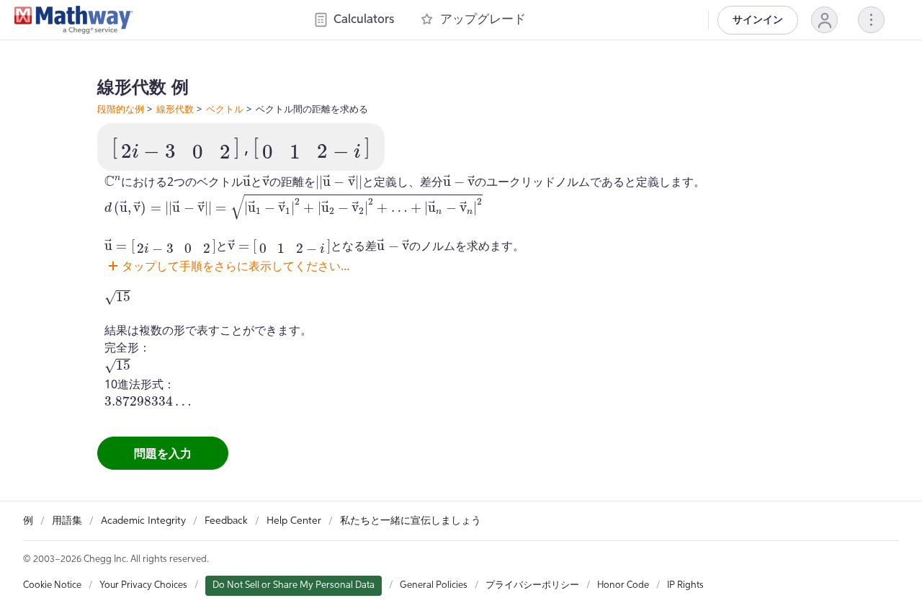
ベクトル (224, 108)
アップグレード (483, 20)
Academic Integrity (143, 521)
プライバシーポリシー (532, 585)
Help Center (294, 521)
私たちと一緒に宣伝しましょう (410, 521)
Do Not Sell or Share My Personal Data (293, 585)
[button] (824, 19)
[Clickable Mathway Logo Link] (73, 20)
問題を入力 (163, 453)
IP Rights (685, 585)
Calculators (364, 20)
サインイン (758, 20)
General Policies (433, 585)
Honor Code (623, 585)
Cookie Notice (52, 585)
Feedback (226, 521)
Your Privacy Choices (143, 585)
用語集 (67, 521)
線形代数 (175, 108)
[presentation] (176, 148)
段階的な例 (120, 108)
